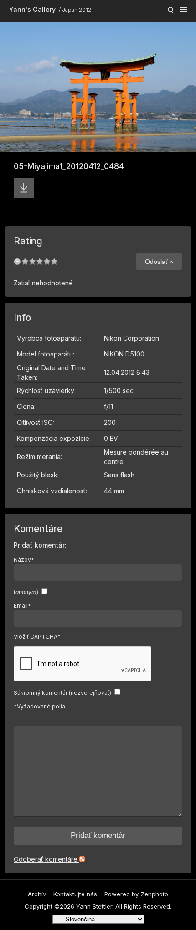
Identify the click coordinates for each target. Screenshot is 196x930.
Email (22, 605)
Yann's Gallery (32, 9)
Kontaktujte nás (75, 894)
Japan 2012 (76, 9)
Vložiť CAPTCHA (37, 636)
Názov (24, 559)
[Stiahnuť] (24, 188)
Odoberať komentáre (46, 859)
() (26, 592)
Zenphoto (154, 894)
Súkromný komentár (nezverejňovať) (62, 692)
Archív (37, 894)
